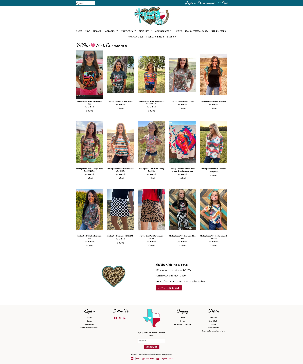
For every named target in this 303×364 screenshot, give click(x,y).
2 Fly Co (171, 37)
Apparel (110, 31)
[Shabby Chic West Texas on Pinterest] (119, 319)
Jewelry (144, 31)
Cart (224, 3)
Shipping (213, 318)
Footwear (127, 31)
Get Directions (169, 288)
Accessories (162, 31)
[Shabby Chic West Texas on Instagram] (124, 319)
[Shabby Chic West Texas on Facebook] (115, 319)
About (182, 318)
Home (79, 31)
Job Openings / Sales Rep (182, 324)
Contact (182, 321)
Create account (205, 3)
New (87, 31)
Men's (179, 31)
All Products (89, 324)
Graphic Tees (135, 37)
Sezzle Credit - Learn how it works (213, 331)
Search (89, 321)
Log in (189, 3)
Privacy (213, 324)
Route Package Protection (89, 328)
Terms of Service (213, 328)
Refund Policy (213, 321)
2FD (171, 354)
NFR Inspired (219, 31)
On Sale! (97, 31)
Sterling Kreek (155, 37)
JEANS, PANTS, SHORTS (197, 31)
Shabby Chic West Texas (152, 354)
